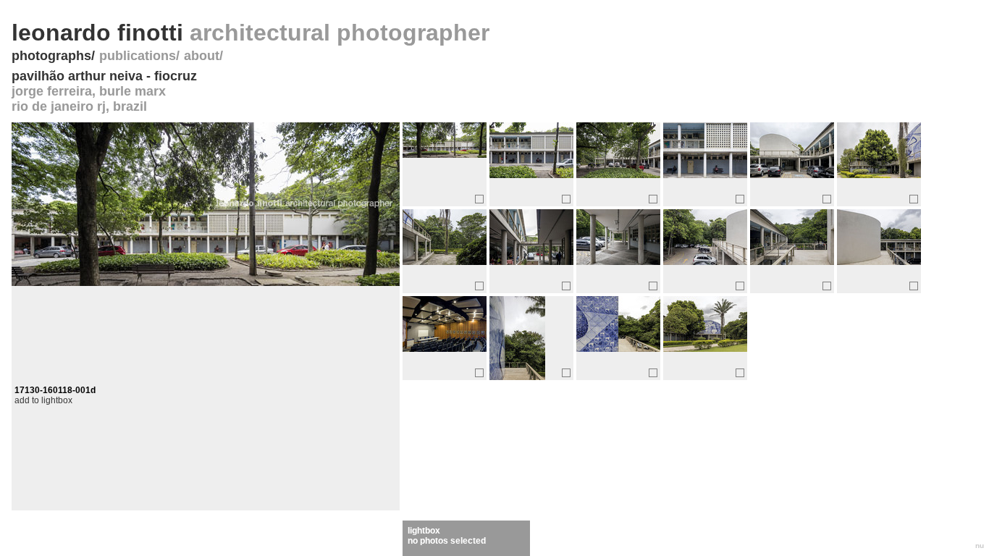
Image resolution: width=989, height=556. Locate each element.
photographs (51, 56)
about (201, 56)
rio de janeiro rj (59, 106)
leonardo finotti (250, 33)
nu (979, 545)
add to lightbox (43, 400)
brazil (130, 106)
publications (137, 56)
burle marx (132, 91)
